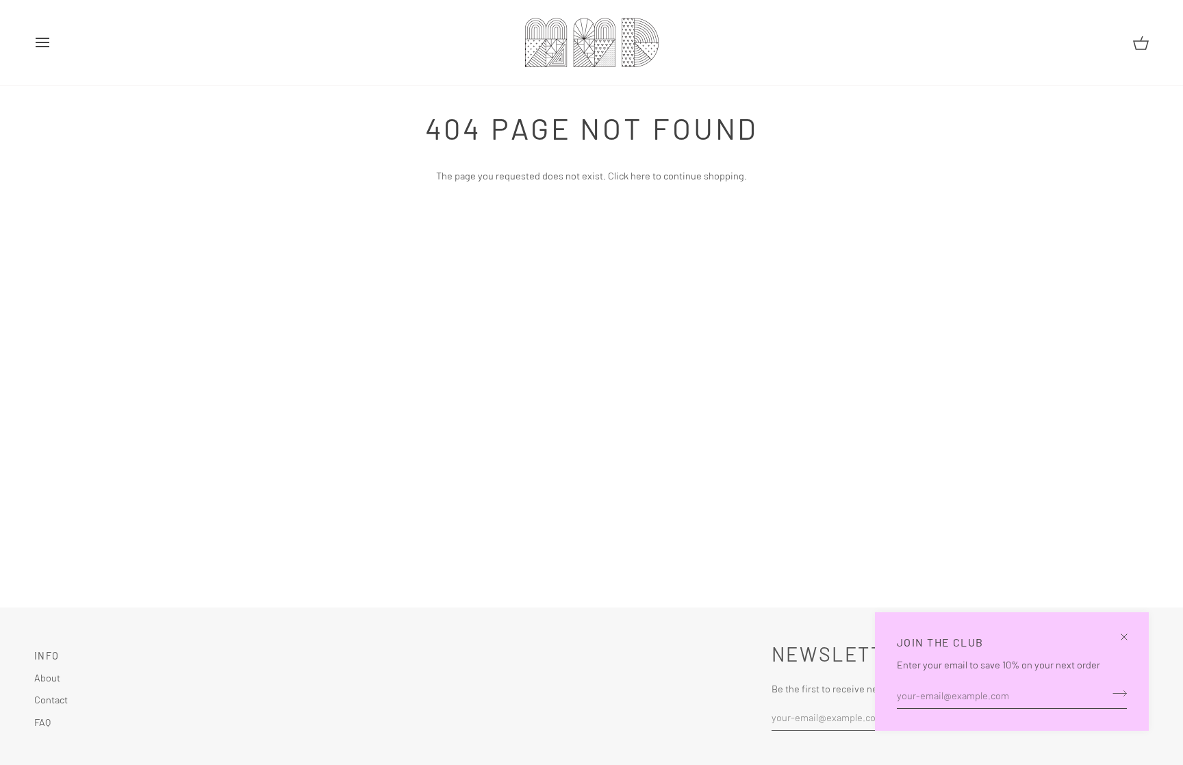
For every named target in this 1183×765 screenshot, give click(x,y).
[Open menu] (54, 42)
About (47, 677)
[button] (539, 652)
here (640, 175)
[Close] (1130, 631)
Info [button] (46, 656)
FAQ (42, 722)
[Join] (1115, 693)
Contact (51, 699)
